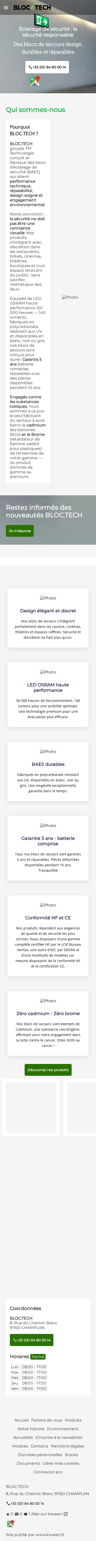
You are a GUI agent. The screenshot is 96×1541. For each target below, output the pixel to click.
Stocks (71, 1454)
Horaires (20, 1446)
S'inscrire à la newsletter (59, 1437)
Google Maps (35, 81)
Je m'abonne (20, 531)
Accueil (22, 1420)
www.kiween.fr (49, 1534)
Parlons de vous (46, 1420)
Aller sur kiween (49, 1514)
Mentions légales (67, 1446)
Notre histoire (31, 1428)
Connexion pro (48, 1472)
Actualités (23, 1437)
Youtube (61, 81)
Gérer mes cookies (61, 1463)
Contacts (39, 1446)
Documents (28, 1463)
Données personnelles (40, 1454)
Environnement (63, 1428)
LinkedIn (48, 81)
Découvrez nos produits (48, 1070)
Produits (73, 1420)
